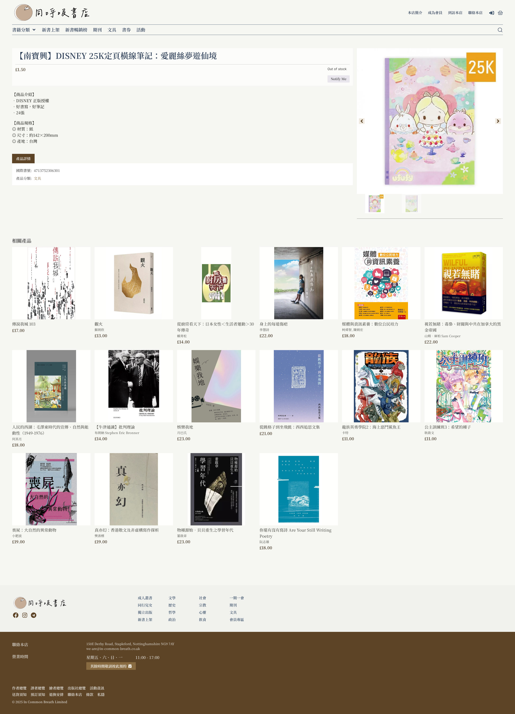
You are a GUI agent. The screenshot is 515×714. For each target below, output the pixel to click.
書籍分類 (21, 30)
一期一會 (237, 598)
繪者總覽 (56, 688)
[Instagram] (24, 615)
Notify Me (338, 79)
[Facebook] (15, 615)
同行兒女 (145, 605)
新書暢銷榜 (76, 30)
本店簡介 (415, 12)
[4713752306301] (430, 121)
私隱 (101, 694)
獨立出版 (145, 612)
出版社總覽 (77, 688)
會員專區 (237, 619)
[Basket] (500, 12)
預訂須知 (38, 694)
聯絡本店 (475, 12)
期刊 (97, 30)
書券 (126, 30)
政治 (172, 619)
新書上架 (51, 30)
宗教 (202, 605)
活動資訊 (97, 688)
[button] (362, 121)
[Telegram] (33, 615)
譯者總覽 (38, 688)
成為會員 (435, 12)
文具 (111, 30)
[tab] (23, 158)
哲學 (172, 612)
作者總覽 (19, 688)
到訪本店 (455, 12)
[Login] (492, 13)
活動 (140, 30)
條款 (89, 694)
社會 (202, 598)
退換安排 (56, 694)
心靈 (202, 612)
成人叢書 (145, 598)
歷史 (172, 605)
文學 (172, 598)
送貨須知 (19, 694)
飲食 (202, 619)
